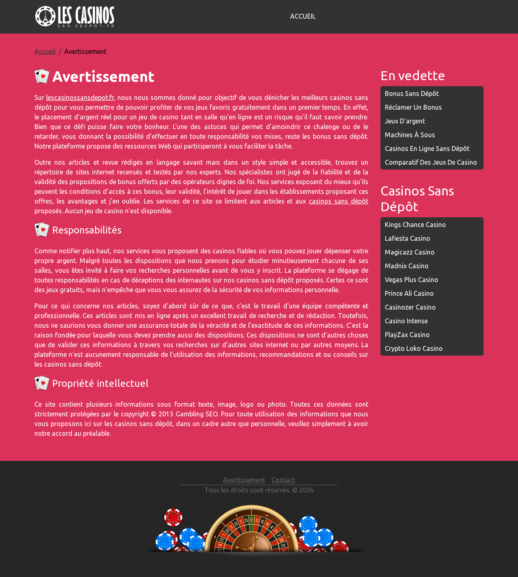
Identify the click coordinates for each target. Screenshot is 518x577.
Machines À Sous (410, 134)
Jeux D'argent (405, 121)
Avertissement (244, 480)
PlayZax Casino (407, 334)
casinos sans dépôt (338, 201)
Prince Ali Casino (409, 293)
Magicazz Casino (410, 252)
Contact (283, 480)
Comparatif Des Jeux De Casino (431, 162)
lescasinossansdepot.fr (80, 97)
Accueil (303, 16)
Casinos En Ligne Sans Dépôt (427, 148)
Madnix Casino (407, 265)
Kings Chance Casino (415, 224)
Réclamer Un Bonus (413, 107)
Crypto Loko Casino (414, 348)
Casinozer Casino (410, 307)
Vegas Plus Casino (411, 279)
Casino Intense (406, 321)
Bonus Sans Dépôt (412, 93)
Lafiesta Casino (407, 238)
